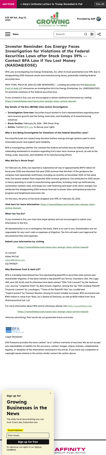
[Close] (50, 393)
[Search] (86, 34)
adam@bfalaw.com (15, 260)
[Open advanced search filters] (92, 34)
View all (100, 4)
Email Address (15, 430)
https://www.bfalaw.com (79, 306)
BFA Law (28, 127)
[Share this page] (99, 34)
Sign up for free (28, 441)
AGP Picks (8, 4)
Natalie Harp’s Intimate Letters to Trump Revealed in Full (47, 4)
